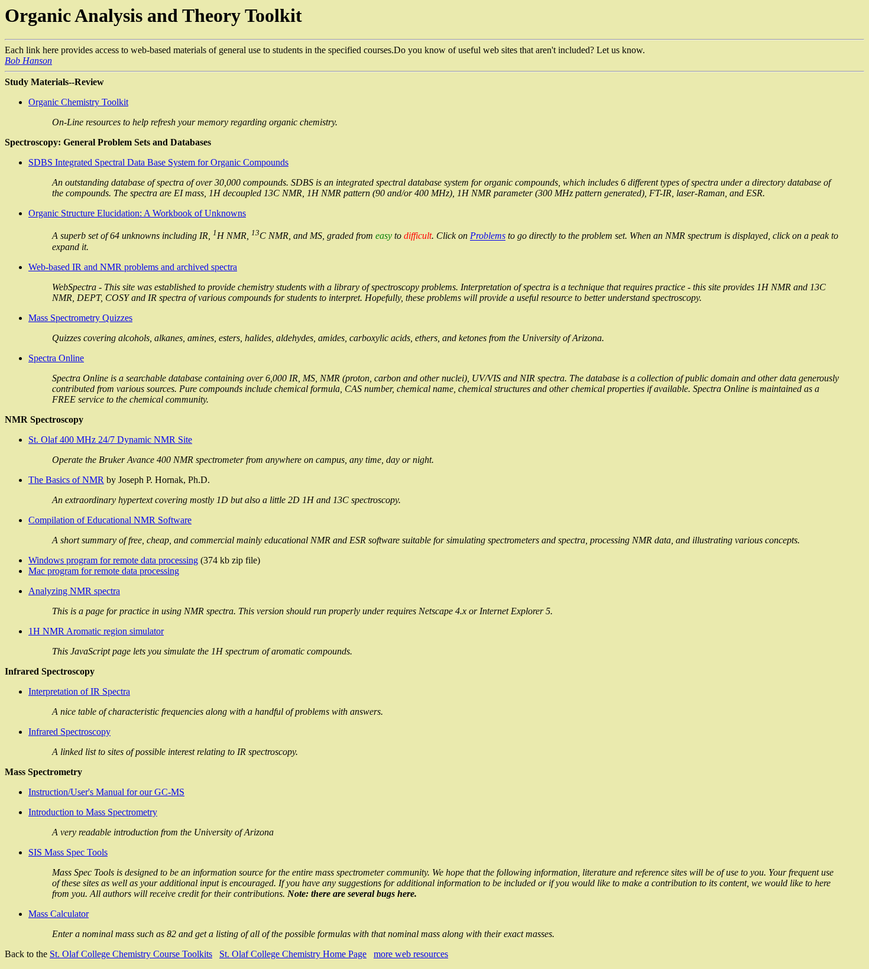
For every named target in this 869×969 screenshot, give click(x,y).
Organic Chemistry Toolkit (78, 102)
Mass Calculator (58, 914)
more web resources (411, 954)
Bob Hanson (28, 61)
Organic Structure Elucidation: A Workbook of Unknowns (137, 213)
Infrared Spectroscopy (69, 732)
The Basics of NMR (66, 480)
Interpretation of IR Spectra (79, 691)
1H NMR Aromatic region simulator (96, 631)
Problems (487, 236)
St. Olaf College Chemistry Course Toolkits (131, 954)
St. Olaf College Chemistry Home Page (293, 954)
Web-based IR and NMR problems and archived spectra (132, 267)
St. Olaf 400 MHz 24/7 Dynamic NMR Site (110, 440)
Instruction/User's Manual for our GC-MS (106, 792)
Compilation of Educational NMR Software (110, 520)
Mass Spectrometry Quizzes (80, 318)
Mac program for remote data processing (103, 571)
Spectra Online (56, 358)
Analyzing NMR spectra (74, 591)
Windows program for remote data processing (113, 560)
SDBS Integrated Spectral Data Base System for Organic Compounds (158, 162)
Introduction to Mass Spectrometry (92, 812)
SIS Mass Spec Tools (68, 852)
